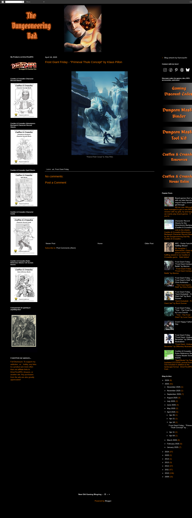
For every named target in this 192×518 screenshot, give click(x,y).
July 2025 (171, 401)
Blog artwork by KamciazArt (175, 58)
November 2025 (174, 391)
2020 (167, 455)
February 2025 (173, 444)
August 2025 (172, 398)
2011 (167, 470)
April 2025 (171, 412)
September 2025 (174, 394)
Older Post (149, 243)
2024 (167, 452)
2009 (167, 477)
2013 (167, 462)
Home (100, 243)
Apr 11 (172, 432)
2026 (167, 380)
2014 (167, 459)
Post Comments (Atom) (66, 248)
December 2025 (174, 387)
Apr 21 (172, 419)
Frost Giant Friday (62, 169)
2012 (167, 466)
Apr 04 (172, 436)
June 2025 (171, 405)
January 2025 (173, 447)
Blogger (108, 501)
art (53, 169)
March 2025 (172, 440)
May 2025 (171, 408)
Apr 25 (172, 415)
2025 (167, 384)
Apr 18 (172, 422)
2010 (167, 473)
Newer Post (50, 243)
